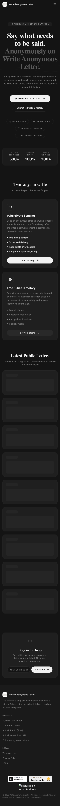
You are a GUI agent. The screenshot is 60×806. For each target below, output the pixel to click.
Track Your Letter (11, 725)
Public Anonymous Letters (15, 740)
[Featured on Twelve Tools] (40, 779)
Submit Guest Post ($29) (14, 735)
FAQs (5, 763)
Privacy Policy (9, 758)
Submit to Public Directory (30, 107)
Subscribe (39, 669)
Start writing (27, 260)
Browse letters (27, 332)
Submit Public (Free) (12, 730)
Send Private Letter (27, 98)
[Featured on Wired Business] (30, 787)
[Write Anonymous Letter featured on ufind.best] (17, 779)
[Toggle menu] (55, 4)
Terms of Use (9, 753)
